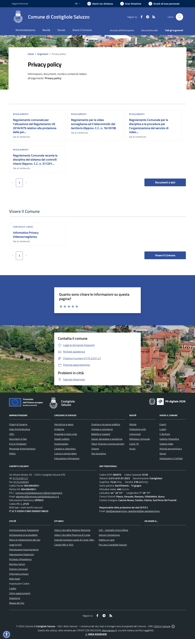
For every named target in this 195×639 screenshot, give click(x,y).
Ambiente (59, 429)
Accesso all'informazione (122, 30)
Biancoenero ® (109, 630)
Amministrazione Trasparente (24, 530)
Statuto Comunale (18, 569)
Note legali (14, 579)
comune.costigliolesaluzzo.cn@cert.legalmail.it (39, 493)
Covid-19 (134, 444)
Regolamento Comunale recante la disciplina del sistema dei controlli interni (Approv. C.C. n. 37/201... (35, 159)
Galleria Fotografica (169, 439)
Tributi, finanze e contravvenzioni (107, 444)
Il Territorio (165, 434)
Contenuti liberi (23, 226)
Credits (12, 588)
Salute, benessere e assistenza (106, 439)
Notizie (132, 424)
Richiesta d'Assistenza (20, 559)
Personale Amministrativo (22, 448)
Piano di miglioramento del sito (24, 540)
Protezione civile (137, 429)
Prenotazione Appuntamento (24, 549)
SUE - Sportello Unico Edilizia (113, 530)
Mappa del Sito (16, 603)
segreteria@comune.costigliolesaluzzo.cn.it (37, 496)
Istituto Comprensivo (109, 535)
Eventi (163, 424)
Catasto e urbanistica (65, 448)
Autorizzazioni (61, 444)
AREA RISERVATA (97, 634)
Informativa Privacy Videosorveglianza (26, 234)
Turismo (95, 448)
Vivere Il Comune (165, 255)
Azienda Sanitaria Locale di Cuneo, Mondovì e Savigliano (82, 540)
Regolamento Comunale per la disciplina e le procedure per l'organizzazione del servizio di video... (148, 125)
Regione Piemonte (20, 3)
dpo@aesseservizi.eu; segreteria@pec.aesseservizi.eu (133, 511)
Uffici (11, 434)
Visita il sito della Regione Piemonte (72, 530)
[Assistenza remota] (173, 626)
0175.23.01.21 (20, 478)
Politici (12, 453)
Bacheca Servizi (17, 564)
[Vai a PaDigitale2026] (167, 401)
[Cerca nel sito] (179, 17)
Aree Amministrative (19, 429)
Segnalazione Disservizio (21, 554)
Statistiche (14, 598)
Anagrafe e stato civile (65, 434)
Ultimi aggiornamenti (19, 593)
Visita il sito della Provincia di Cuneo (72, 535)
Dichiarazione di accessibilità (23, 535)
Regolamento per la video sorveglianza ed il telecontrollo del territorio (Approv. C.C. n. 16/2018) (93, 123)
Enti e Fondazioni (18, 444)
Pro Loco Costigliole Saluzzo (113, 544)
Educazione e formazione (66, 458)
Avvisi (132, 448)
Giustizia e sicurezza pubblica (105, 424)
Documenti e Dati (18, 439)
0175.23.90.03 (21, 482)
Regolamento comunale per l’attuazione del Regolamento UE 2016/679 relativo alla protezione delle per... (34, 125)
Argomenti (42, 54)
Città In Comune (162, 626)
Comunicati (135, 434)
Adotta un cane (106, 540)
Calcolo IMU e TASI (63, 544)
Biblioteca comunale (139, 439)
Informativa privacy (19, 574)
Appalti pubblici (61, 439)
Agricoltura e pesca (63, 424)
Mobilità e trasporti (100, 434)
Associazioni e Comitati (171, 458)
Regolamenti (21, 114)
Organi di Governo (18, 424)
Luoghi (163, 429)
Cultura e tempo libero (65, 453)
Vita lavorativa (98, 453)
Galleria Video (166, 444)
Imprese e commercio (102, 429)
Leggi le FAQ (15, 544)
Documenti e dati (165, 182)
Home (31, 54)
